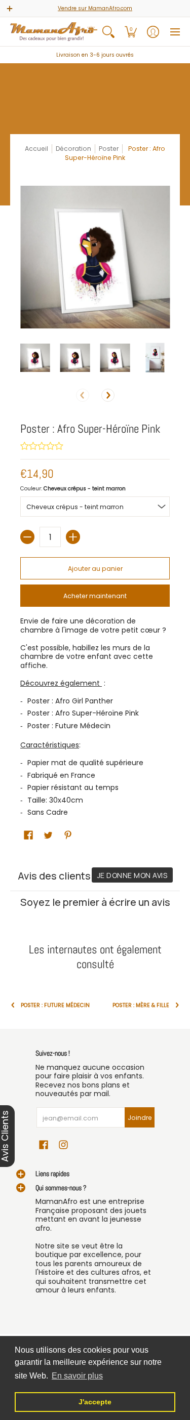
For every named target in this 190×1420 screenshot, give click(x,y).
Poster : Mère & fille (140, 1005)
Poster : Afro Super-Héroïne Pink (83, 713)
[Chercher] (108, 31)
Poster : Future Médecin (68, 726)
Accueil (36, 148)
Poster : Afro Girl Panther (70, 701)
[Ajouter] (73, 537)
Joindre (140, 1117)
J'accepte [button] (95, 1402)
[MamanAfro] (53, 31)
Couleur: (73, 488)
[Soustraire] (27, 537)
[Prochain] (108, 395)
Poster (109, 148)
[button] (131, 31)
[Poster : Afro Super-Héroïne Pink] (35, 357)
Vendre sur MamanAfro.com (95, 8)
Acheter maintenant (95, 596)
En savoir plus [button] (77, 1375)
